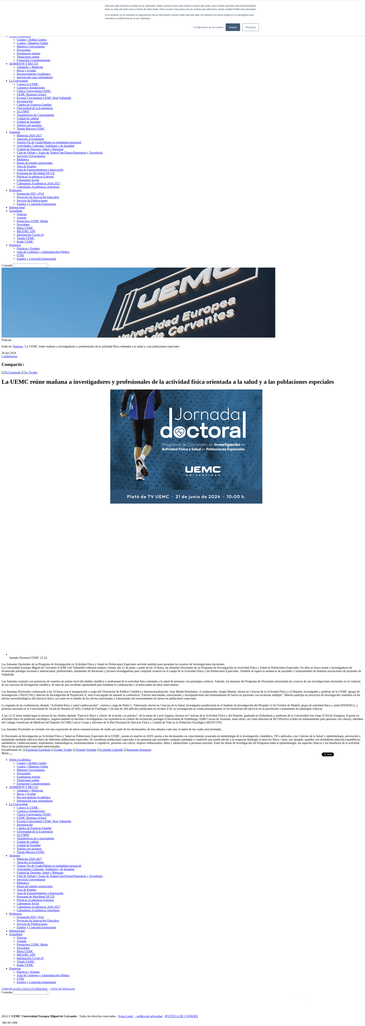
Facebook (14, 372)
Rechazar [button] (251, 27)
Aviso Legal (125, 1016)
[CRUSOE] (338, 1003)
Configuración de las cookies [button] (208, 27)
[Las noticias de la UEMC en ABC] (285, 1003)
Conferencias (9, 356)
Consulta (7, 265)
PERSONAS (41, 988)
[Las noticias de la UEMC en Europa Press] (323, 1003)
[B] (10, 754)
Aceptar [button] (233, 27)
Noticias (18, 346)
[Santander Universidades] (353, 1003)
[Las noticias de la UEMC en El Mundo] (302, 1003)
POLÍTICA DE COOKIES (181, 1016)
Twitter (32, 372)
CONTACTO (27, 988)
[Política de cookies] (135, 1016)
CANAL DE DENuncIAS (62, 988)
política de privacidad (149, 1016)
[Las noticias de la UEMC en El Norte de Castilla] (248, 1003)
